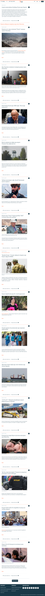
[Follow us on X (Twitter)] (32, 588)
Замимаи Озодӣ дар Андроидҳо (16, 587)
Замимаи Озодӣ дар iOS (15, 589)
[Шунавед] (40, 1)
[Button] (6, 20)
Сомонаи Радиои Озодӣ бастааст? (6, 589)
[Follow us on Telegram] (34, 588)
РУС (34, 1)
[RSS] (36, 588)
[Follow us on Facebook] (25, 588)
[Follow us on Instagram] (29, 588)
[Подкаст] (38, 588)
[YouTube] (37, 1)
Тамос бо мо (2, 592)
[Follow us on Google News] (23, 588)
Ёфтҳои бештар (15, 580)
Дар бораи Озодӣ (3, 587)
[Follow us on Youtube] (27, 588)
